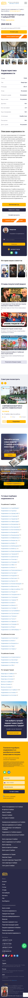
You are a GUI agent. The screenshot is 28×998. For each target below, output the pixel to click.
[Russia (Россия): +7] (4, 239)
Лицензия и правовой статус (10, 922)
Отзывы (4, 890)
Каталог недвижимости (12, 9)
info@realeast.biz (6, 951)
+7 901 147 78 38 (6, 943)
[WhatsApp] (24, 945)
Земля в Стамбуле (7, 815)
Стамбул (21, 9)
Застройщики (6, 892)
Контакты (4, 895)
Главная (3, 9)
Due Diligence (5, 901)
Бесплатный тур (14, 204)
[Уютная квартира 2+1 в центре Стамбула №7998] (7, 61)
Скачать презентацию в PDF (14, 36)
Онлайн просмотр (14, 215)
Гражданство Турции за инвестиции (11, 328)
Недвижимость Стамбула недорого (12, 832)
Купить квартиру (6, 844)
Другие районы (5, 11)
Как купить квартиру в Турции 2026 (11, 860)
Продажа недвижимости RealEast (11, 927)
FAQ (3, 898)
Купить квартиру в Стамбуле (10, 839)
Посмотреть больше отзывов (13, 362)
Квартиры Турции (7, 857)
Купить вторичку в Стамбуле (10, 847)
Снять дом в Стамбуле (8, 865)
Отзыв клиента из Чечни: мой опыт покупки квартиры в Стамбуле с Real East (13, 304)
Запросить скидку (14, 210)
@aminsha (14, 980)
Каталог (4, 881)
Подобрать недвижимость (14, 483)
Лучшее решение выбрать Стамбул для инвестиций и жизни (12, 352)
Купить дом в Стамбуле (8, 850)
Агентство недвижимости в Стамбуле (12, 806)
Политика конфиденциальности (11, 916)
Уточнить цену (14, 32)
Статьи (4, 887)
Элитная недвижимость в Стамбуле (12, 825)
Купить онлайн (6, 908)
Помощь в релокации (7, 930)
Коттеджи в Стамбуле (8, 818)
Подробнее (16, 421)
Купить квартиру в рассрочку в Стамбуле (13, 835)
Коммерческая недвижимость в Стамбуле (13, 822)
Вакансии (4, 919)
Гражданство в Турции (8, 913)
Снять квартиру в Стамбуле (9, 862)
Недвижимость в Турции (8, 854)
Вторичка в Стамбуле (8, 809)
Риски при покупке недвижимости (11, 933)
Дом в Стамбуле (6, 812)
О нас (3, 884)
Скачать (10, 455)
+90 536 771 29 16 (14, 3)
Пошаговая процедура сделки (10, 924)
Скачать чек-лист (14, 733)
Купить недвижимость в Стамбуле (11, 842)
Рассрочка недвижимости (9, 911)
